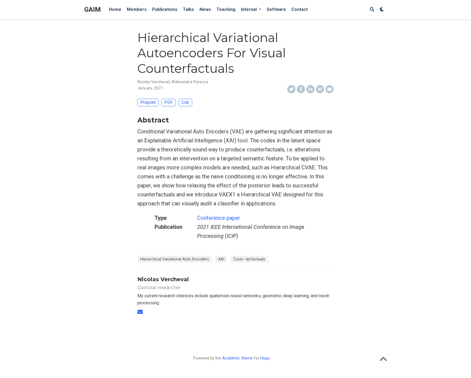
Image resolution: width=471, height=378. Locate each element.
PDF (168, 102)
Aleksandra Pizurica (189, 82)
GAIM (92, 9)
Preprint (148, 102)
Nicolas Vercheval (153, 82)
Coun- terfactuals (249, 259)
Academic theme (237, 358)
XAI (221, 259)
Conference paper (218, 218)
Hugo (265, 358)
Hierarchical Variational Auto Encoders (174, 259)
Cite (185, 102)
